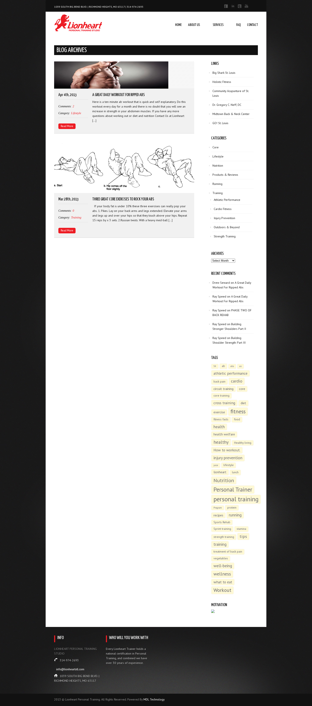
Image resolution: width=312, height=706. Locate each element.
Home (178, 25)
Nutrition (217, 165)
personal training (236, 499)
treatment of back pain (228, 551)
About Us (194, 25)
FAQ (238, 25)
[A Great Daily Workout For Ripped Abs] (124, 75)
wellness (222, 574)
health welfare (224, 434)
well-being (223, 565)
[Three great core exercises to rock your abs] (124, 168)
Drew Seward (221, 283)
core (242, 389)
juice (216, 465)
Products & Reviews (225, 175)
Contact (252, 25)
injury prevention (228, 457)
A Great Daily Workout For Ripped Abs (118, 95)
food (237, 419)
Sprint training (222, 529)
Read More (67, 126)
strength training (224, 537)
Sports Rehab (222, 522)
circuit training (223, 389)
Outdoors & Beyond (227, 227)
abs (232, 366)
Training (76, 217)
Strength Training (225, 236)
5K (215, 366)
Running (217, 184)
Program (218, 507)
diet (243, 403)
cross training (224, 402)
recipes (218, 515)
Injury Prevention (224, 218)
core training (221, 395)
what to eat (223, 582)
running (235, 514)
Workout (222, 590)
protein (231, 507)
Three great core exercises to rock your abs (123, 199)
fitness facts (221, 419)
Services (218, 25)
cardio (236, 381)
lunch (235, 472)
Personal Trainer (233, 489)
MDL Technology (154, 699)
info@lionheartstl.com (70, 669)
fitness (238, 411)
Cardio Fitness (223, 209)
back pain (219, 381)
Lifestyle (76, 113)
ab (223, 366)
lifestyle (228, 465)
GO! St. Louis (220, 123)
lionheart (220, 472)
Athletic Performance (227, 200)
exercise (219, 412)
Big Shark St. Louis (223, 73)
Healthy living (242, 443)
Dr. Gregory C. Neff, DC (226, 105)
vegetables (221, 558)
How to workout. (227, 450)
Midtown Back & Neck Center (231, 114)
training (220, 544)
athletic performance (230, 373)
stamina (241, 529)
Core (215, 147)
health (219, 426)
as (240, 366)
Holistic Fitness (221, 82)
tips (243, 536)
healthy (221, 442)
